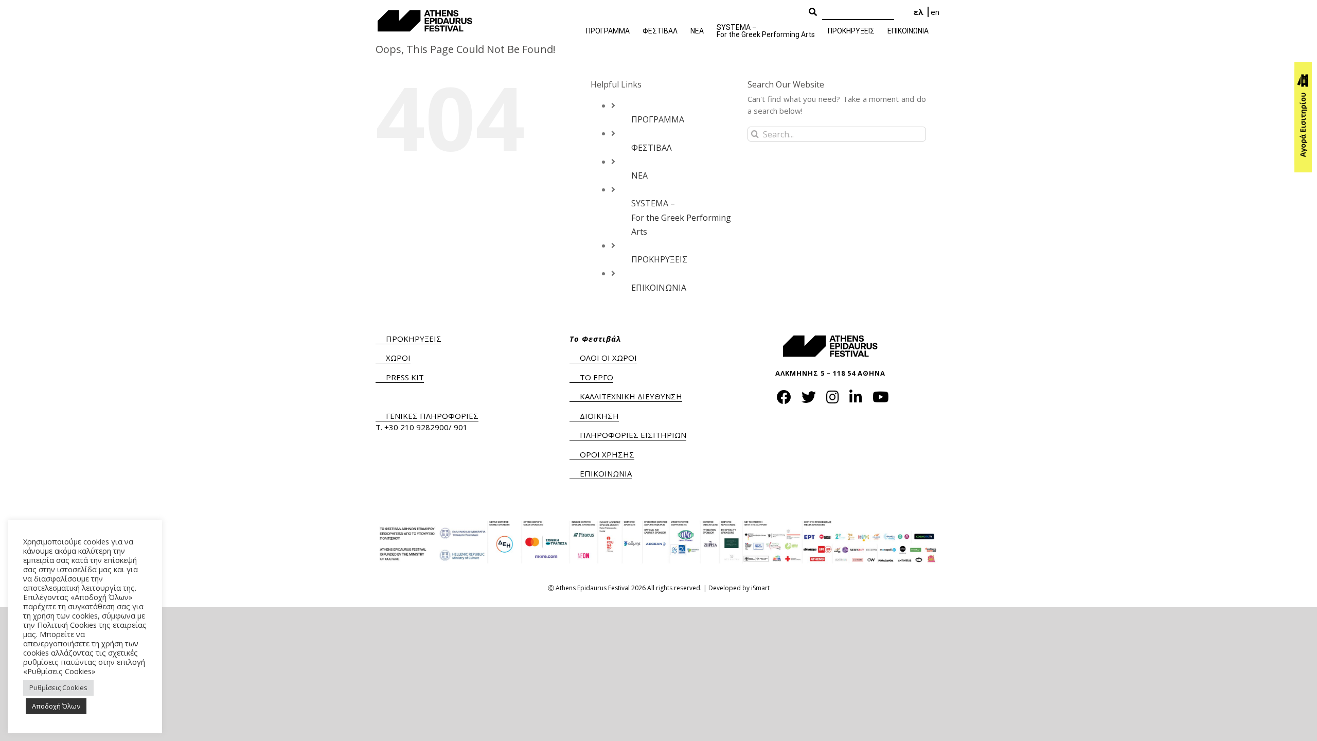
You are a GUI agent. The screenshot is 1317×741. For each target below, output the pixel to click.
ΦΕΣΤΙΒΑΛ (651, 147)
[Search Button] (813, 12)
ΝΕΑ (639, 175)
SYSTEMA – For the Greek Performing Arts (681, 217)
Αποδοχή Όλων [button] (56, 706)
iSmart (760, 588)
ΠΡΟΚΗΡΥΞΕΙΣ (659, 259)
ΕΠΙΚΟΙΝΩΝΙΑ (658, 287)
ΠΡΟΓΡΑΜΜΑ (657, 119)
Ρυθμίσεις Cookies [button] (58, 687)
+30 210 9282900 (416, 427)
